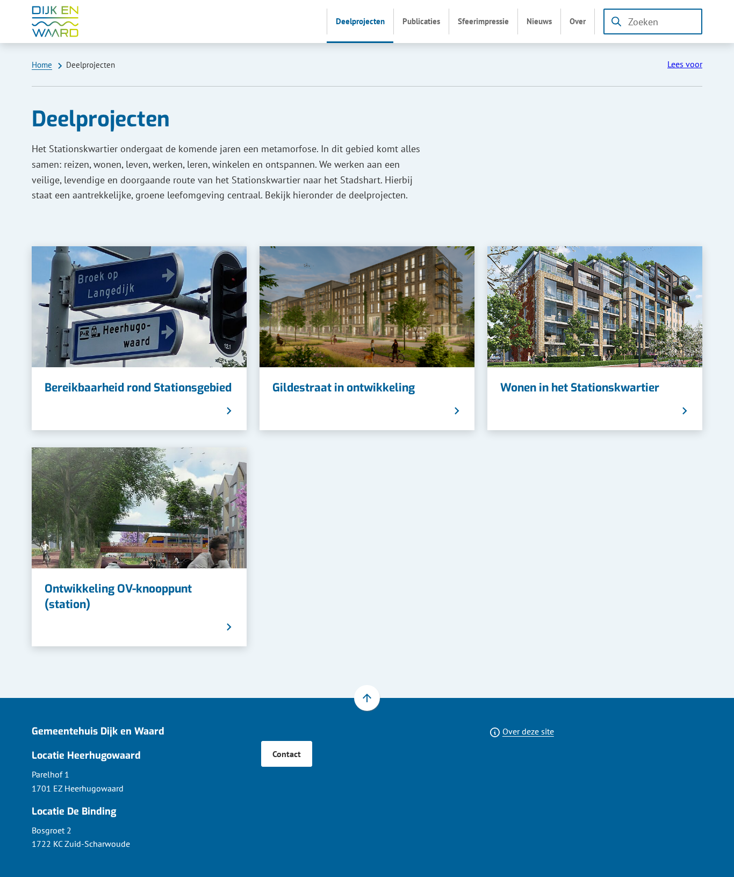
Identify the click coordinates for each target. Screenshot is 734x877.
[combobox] (652, 21)
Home (42, 65)
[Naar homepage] (55, 21)
